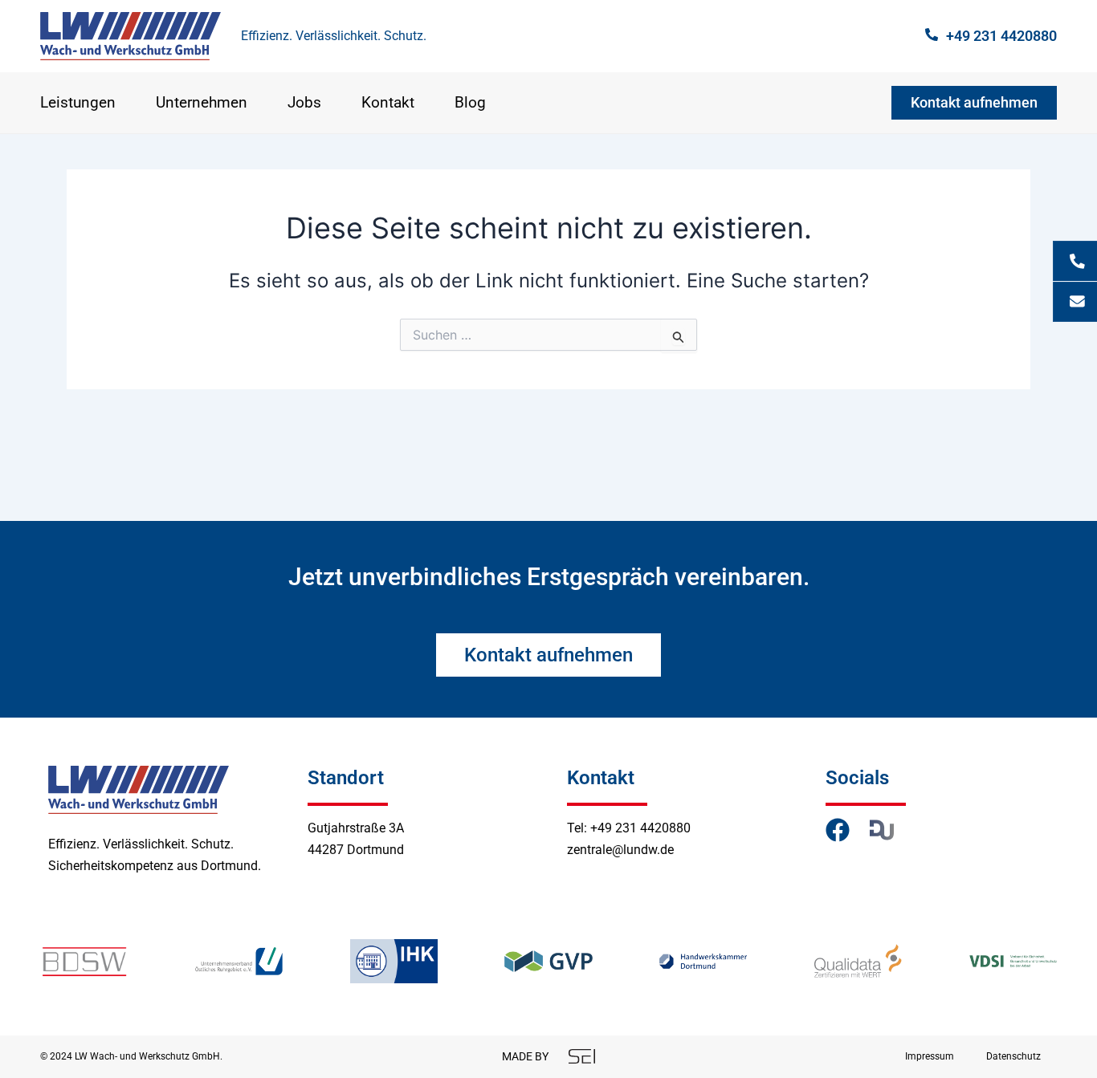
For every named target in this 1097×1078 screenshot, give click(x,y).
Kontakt (387, 103)
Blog (470, 103)
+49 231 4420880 (1001, 35)
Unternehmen (201, 103)
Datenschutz (1013, 1056)
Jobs (304, 103)
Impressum (929, 1056)
